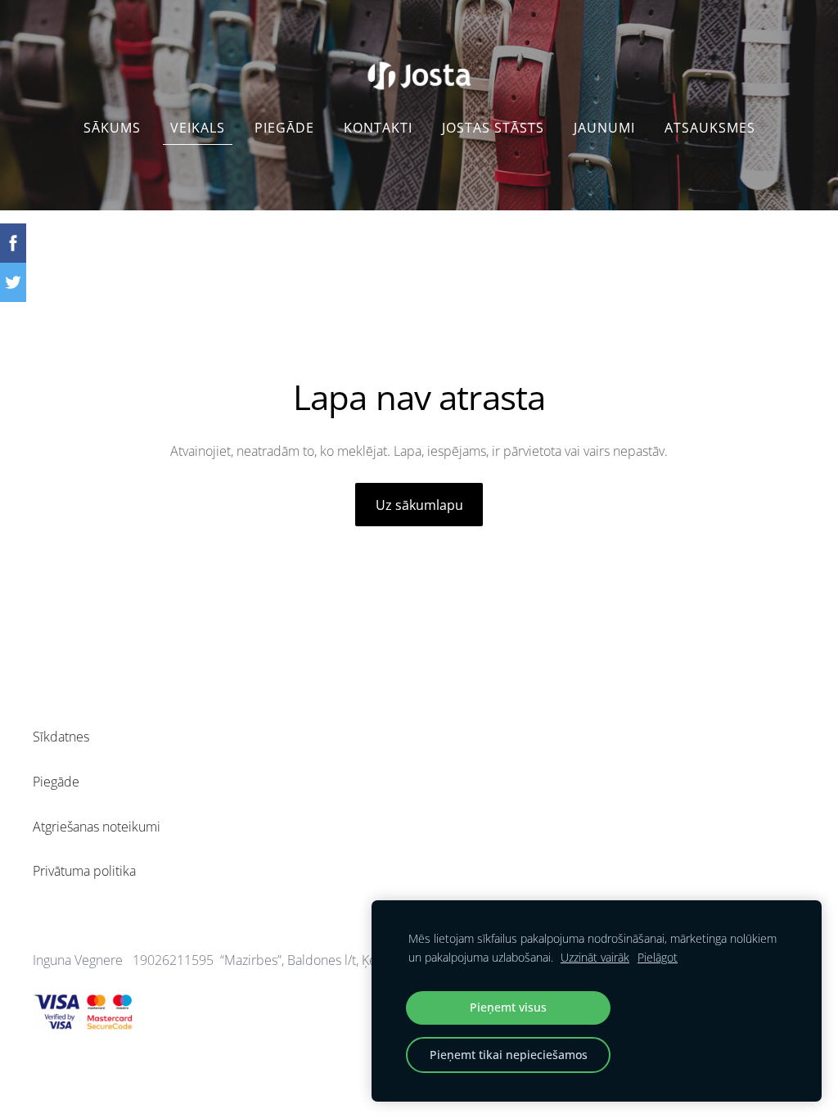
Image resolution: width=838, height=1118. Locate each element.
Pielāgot (658, 957)
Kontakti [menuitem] (378, 128)
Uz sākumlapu (419, 505)
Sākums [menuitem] (112, 128)
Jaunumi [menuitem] (604, 128)
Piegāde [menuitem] (284, 128)
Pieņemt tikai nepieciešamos (509, 1054)
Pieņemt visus (508, 1007)
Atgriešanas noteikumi (96, 827)
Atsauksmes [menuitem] (710, 128)
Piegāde (56, 782)
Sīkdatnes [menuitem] (61, 737)
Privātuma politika (84, 871)
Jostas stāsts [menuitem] (493, 128)
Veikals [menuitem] (197, 128)
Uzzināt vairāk (595, 957)
